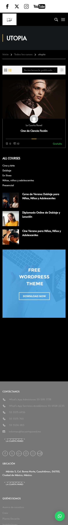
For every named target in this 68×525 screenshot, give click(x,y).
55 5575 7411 (16, 418)
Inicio (5, 54)
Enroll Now (34, 99)
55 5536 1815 (16, 425)
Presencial (8, 185)
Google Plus (19, 453)
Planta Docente (11, 518)
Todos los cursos (23, 54)
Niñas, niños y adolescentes (18, 180)
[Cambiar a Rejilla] (5, 70)
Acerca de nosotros (13, 507)
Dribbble (26, 453)
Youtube (39, 453)
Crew (5, 512)
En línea (6, 175)
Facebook (5, 453)
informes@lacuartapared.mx (25, 431)
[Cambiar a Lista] (9, 70)
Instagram (32, 453)
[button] (60, 516)
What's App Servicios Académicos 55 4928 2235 (37, 405)
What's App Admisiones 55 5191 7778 (30, 399)
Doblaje (6, 170)
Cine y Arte (8, 165)
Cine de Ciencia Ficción (34, 130)
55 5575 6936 (17, 412)
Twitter (12, 453)
